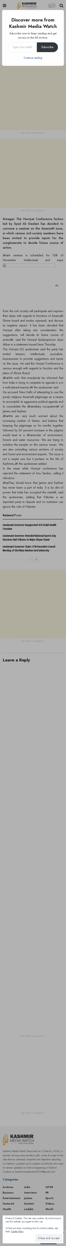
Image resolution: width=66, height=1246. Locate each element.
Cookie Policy (17, 1231)
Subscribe (47, 47)
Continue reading (33, 58)
